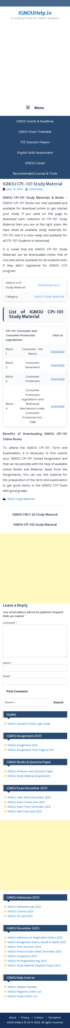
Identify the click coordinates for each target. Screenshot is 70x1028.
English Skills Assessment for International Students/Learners (35, 152)
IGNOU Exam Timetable (35, 132)
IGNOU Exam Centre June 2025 (26, 802)
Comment (10, 623)
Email (7, 676)
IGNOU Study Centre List (22, 996)
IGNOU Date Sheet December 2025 (29, 797)
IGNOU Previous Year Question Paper (30, 771)
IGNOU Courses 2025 (20, 911)
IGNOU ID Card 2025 (20, 916)
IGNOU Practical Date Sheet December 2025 (34, 951)
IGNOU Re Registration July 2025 (27, 961)
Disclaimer (54, 1017)
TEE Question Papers (35, 142)
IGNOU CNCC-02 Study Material (35, 514)
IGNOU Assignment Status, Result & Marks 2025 (36, 942)
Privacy (25, 1017)
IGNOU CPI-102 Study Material (35, 524)
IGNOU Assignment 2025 (22, 745)
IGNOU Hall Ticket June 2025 (24, 811)
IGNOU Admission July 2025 (24, 906)
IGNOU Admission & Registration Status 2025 (35, 937)
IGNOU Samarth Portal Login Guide (28, 723)
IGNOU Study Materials (21, 499)
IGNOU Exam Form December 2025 (29, 806)
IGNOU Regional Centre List (24, 991)
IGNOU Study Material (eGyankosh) (28, 776)
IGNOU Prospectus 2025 (22, 956)
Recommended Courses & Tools (35, 173)
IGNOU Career (35, 163)
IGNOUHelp (36, 189)
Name (8, 663)
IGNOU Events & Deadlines (35, 121)
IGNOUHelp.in (35, 13)
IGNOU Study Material (49, 296)
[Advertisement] (35, 64)
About (12, 1017)
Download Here (49, 285)
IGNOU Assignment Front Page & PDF (30, 750)
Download (57, 351)
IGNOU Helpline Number (22, 987)
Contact (39, 1017)
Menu (39, 108)
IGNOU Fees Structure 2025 (24, 947)
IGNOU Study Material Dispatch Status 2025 (34, 965)
